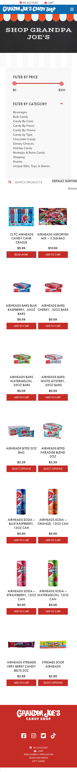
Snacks (17, 161)
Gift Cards (38, 761)
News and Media (38, 757)
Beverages (20, 112)
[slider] (14, 83)
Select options (21, 468)
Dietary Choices (23, 143)
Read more (21, 254)
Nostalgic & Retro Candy (29, 152)
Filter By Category (30, 104)
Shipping (19, 157)
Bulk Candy (20, 117)
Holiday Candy (22, 148)
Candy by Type (23, 134)
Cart (50, 2)
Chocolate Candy (24, 139)
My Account (30, 2)
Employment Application (38, 754)
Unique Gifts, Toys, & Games (31, 166)
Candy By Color (23, 121)
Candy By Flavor (23, 126)
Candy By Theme (24, 130)
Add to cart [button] (53, 254)
